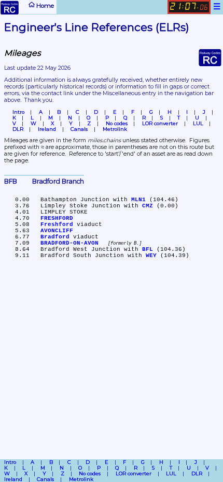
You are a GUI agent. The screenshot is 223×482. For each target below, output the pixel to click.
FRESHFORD (56, 218)
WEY (151, 255)
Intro (18, 112)
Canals (79, 129)
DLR (17, 129)
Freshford (56, 224)
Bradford (54, 237)
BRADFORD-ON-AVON (69, 243)
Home (44, 5)
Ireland (47, 129)
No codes (117, 123)
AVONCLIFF (56, 231)
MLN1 (138, 200)
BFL (147, 249)
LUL (198, 123)
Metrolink (115, 129)
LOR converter (160, 123)
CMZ (147, 206)
